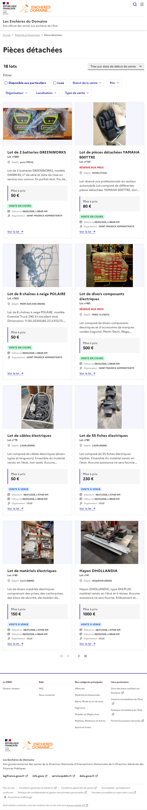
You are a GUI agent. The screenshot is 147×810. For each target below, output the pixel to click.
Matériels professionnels (27, 35)
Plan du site (9, 788)
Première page (62, 656)
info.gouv (38, 776)
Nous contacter (47, 695)
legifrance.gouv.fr (14, 776)
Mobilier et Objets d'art (87, 714)
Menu (142, 4)
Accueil (7, 35)
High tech (80, 708)
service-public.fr (62, 776)
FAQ (41, 688)
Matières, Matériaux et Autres (90, 720)
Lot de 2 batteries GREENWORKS (36, 152)
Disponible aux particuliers (27, 83)
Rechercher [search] (134, 4)
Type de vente (75, 93)
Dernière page (85, 656)
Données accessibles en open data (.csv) (112, 792)
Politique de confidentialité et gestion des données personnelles (51, 792)
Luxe (60, 83)
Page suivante (79, 656)
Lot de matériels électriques (31, 570)
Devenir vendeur (11, 688)
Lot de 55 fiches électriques (103, 435)
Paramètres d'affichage (20, 797)
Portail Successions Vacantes (126, 720)
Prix (112, 83)
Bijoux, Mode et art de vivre (89, 701)
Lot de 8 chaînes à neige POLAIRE (36, 294)
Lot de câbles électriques (29, 435)
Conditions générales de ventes (77, 788)
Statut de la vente (85, 83)
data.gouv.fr (87, 776)
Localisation (44, 93)
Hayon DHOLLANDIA (98, 570)
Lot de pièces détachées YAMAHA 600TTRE (109, 155)
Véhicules (80, 688)
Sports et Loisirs (83, 727)
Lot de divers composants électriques (101, 296)
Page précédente (68, 656)
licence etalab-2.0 (76, 805)
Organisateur (14, 93)
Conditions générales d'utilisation (36, 788)
